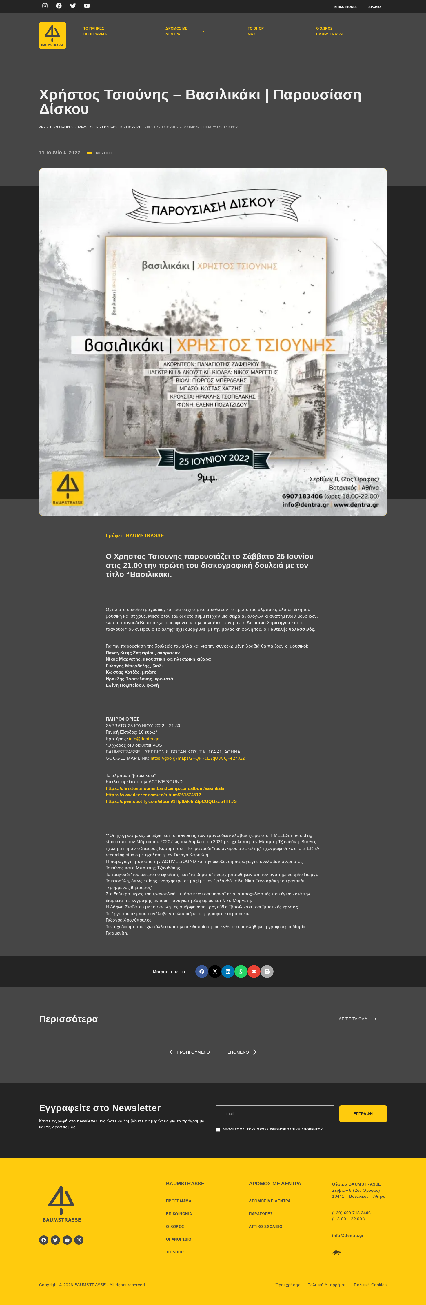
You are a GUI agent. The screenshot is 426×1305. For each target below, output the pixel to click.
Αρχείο (374, 6)
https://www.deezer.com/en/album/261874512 (153, 794)
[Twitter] (73, 6)
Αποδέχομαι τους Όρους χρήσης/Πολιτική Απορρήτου (273, 1129)
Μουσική (133, 127)
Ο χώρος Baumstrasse (330, 31)
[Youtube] (87, 6)
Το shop (175, 1252)
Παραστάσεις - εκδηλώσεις (100, 127)
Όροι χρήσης (288, 1284)
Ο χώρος (175, 1226)
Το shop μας (256, 31)
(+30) (351, 1213)
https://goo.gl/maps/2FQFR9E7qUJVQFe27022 (198, 758)
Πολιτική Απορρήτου (327, 1284)
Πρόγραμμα (179, 1201)
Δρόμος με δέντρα (176, 31)
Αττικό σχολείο (265, 1226)
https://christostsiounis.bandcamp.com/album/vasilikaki (165, 788)
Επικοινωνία (345, 6)
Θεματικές (64, 127)
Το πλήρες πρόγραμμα (95, 31)
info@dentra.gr (144, 738)
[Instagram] (45, 6)
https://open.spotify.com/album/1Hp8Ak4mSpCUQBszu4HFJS (171, 801)
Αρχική (45, 127)
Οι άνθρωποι (179, 1239)
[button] (201, 971)
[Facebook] (59, 6)
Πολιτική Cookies (370, 1284)
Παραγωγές (261, 1214)
